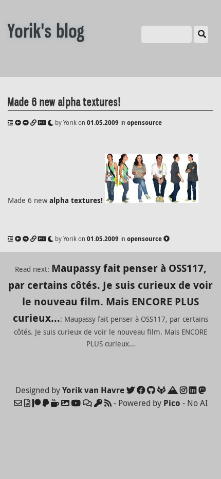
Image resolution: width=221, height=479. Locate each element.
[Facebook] (141, 390)
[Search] (201, 34)
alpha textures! (76, 200)
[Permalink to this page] (33, 122)
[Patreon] (36, 403)
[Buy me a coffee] (55, 403)
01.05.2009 (103, 122)
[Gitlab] (161, 390)
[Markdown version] (42, 122)
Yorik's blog (46, 31)
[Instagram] (183, 390)
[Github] (151, 390)
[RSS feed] (108, 403)
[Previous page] (18, 122)
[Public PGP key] (98, 403)
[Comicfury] (87, 403)
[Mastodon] (202, 390)
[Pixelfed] (65, 403)
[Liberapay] (46, 403)
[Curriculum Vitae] (27, 403)
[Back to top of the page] (166, 238)
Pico (171, 403)
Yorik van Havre (93, 390)
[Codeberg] (173, 390)
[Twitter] (130, 390)
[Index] (10, 122)
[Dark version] (50, 122)
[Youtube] (76, 403)
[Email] (18, 403)
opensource (144, 122)
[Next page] (26, 122)
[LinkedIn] (192, 390)
